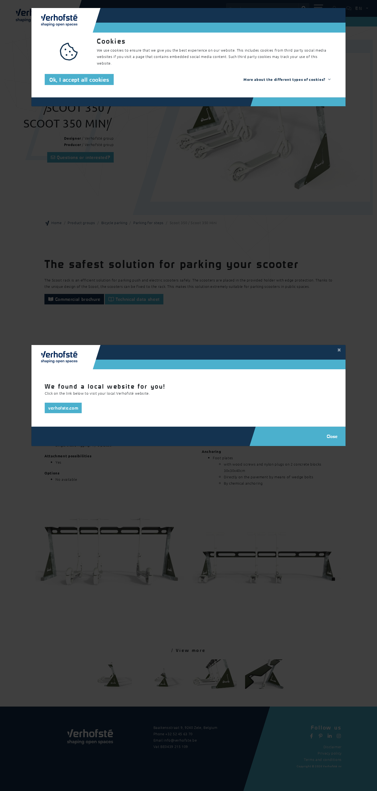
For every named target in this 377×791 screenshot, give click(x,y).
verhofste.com (63, 407)
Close (332, 436)
